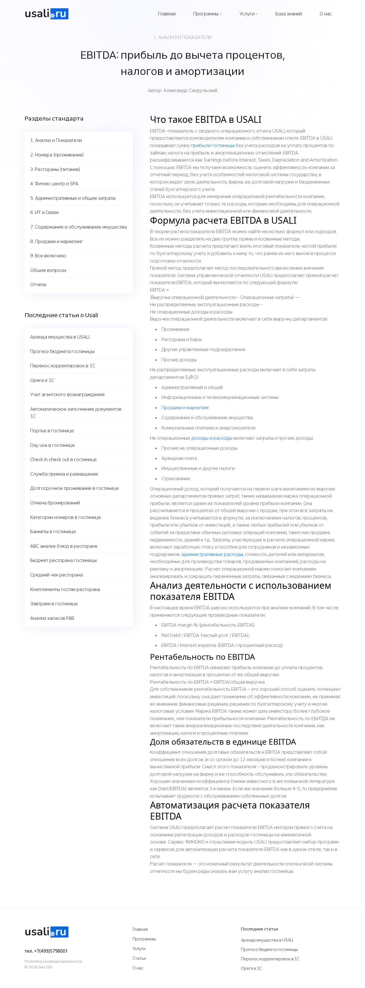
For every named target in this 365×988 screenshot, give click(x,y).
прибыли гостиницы (212, 145)
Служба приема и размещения (64, 474)
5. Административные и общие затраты (72, 198)
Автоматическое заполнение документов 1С (75, 412)
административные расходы (212, 554)
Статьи (139, 958)
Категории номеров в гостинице (65, 517)
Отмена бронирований (55, 503)
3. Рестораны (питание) (55, 169)
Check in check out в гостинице (63, 460)
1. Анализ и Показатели (56, 140)
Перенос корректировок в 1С (62, 366)
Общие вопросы (48, 270)
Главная (167, 14)
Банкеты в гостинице (53, 532)
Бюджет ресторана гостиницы (63, 560)
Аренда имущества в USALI (60, 337)
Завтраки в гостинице (54, 604)
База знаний (288, 14)
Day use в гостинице (52, 445)
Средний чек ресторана (56, 575)
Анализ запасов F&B (52, 618)
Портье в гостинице (52, 431)
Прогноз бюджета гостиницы (62, 352)
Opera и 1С (42, 380)
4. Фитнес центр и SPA (54, 184)
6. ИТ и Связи (44, 212)
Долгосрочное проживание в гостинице (74, 488)
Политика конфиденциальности (53, 961)
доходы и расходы (211, 438)
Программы (205, 14)
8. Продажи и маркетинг (56, 242)
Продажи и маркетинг (185, 408)
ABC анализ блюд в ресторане (64, 546)
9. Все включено (48, 256)
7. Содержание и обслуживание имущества (78, 227)
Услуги (247, 14)
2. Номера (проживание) (57, 155)
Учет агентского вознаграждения (67, 395)
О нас (326, 14)
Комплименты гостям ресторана (65, 589)
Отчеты (38, 285)
